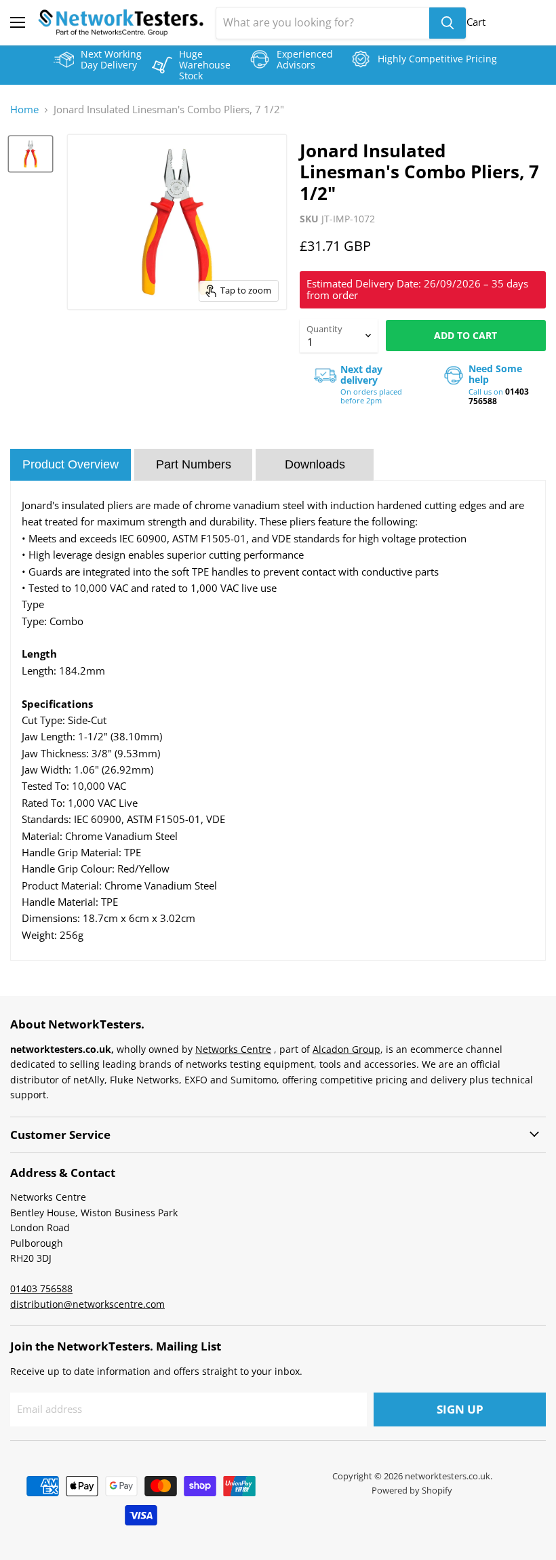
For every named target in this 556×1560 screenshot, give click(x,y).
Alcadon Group (346, 1049)
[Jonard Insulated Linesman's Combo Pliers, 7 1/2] (30, 154)
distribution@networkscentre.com (87, 1304)
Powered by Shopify (412, 1490)
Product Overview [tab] (70, 464)
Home (24, 109)
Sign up (460, 1409)
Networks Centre (233, 1049)
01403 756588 (41, 1288)
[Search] (447, 23)
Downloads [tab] (315, 464)
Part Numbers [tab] (193, 464)
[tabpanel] (278, 720)
